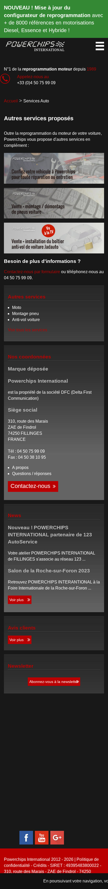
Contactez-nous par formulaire (32, 271)
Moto (16, 307)
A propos (20, 467)
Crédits (40, 865)
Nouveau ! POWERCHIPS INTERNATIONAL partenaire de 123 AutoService (50, 534)
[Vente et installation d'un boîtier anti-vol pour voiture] (54, 238)
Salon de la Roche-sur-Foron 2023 (49, 570)
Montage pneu (25, 313)
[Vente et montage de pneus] (54, 203)
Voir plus (16, 600)
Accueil (11, 101)
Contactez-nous (30, 486)
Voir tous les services (27, 330)
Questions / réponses (31, 473)
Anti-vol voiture (26, 319)
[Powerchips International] (35, 46)
